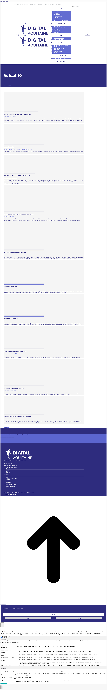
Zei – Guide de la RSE (9, 147)
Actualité (5, 116)
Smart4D (8, 471)
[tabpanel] (53, 653)
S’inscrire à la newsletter (11, 487)
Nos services (8, 482)
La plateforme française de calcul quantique (15, 351)
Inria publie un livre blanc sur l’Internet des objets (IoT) (17, 416)
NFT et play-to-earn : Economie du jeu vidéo (15, 252)
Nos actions (8, 480)
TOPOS (7, 470)
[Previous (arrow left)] (0, 687)
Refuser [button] (28, 618)
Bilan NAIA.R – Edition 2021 (10, 286)
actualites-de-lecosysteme (12, 288)
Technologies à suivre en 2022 (11, 318)
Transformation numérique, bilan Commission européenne (18, 214)
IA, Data (25, 288)
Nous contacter (30, 492)
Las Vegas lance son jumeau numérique (14, 388)
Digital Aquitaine (20, 288)
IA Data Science (9, 472)
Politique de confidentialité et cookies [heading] (13, 608)
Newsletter (8, 479)
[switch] (1, 668)
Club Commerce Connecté (11, 467)
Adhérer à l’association (10, 486)
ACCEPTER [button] (53, 614)
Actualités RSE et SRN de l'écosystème (14, 149)
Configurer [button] (79, 618)
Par (9, 116)
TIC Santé (8, 468)
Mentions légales (16, 492)
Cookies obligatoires (6, 637)
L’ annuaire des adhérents (11, 478)
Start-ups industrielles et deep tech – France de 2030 (17, 114)
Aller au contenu (4, 1)
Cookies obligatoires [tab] (5, 636)
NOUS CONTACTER (8, 463)
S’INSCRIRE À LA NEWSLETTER (7, 437)
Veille (7, 477)
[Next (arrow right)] (2, 687)
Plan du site (23, 492)
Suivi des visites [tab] (3, 667)
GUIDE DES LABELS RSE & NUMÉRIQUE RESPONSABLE (17, 175)
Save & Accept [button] (3, 683)
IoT (7, 419)
